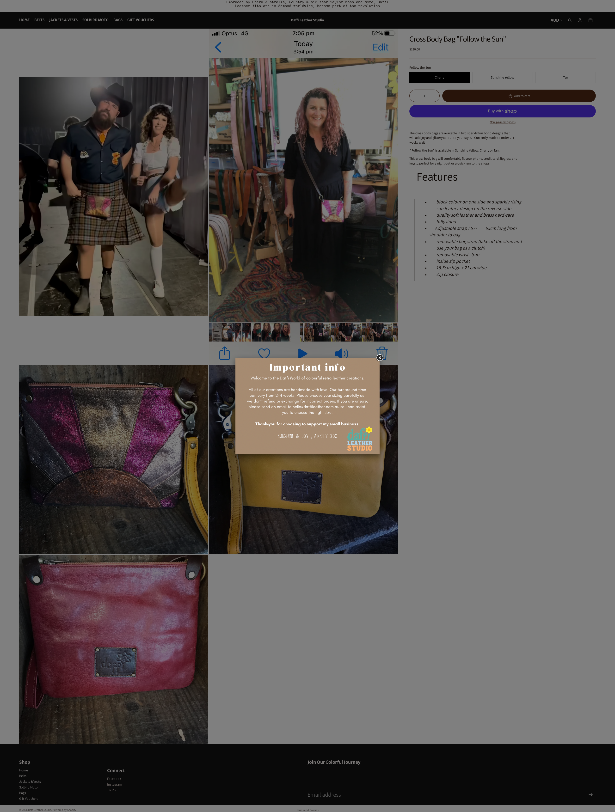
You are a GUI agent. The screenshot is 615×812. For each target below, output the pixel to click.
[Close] (379, 358)
